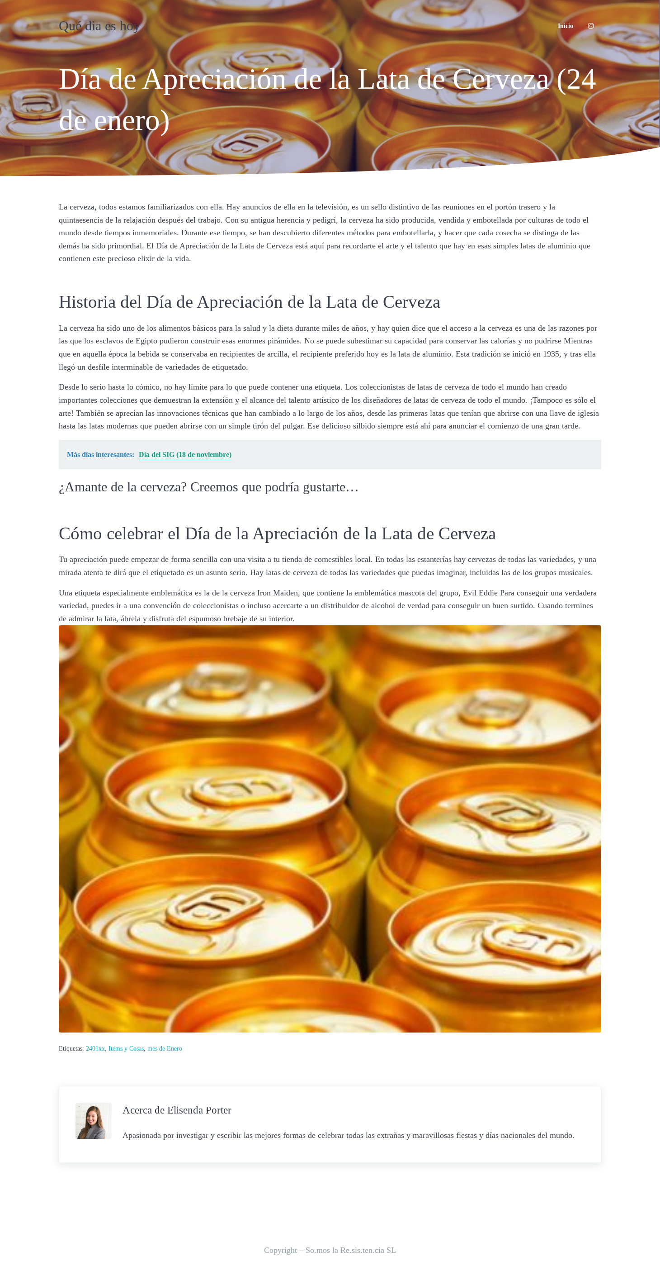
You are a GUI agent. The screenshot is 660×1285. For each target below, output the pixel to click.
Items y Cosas (126, 1048)
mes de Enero (164, 1048)
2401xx (95, 1048)
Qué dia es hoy (99, 25)
